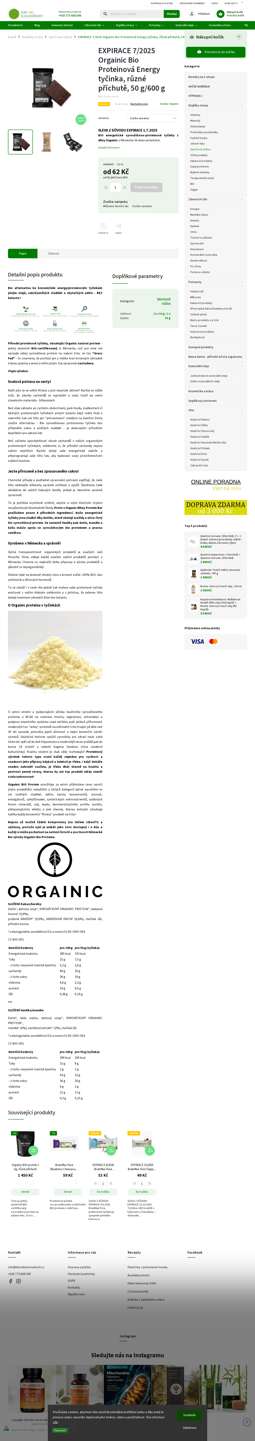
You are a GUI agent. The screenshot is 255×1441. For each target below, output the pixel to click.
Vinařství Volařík (199, 437)
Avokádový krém (139, 1275)
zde (55, 1422)
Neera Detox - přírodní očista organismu (215, 357)
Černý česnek (198, 326)
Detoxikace (197, 249)
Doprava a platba (162, 3)
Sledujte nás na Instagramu (127, 1355)
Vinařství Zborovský (202, 431)
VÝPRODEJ (195, 96)
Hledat (172, 14)
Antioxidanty (197, 127)
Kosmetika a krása (200, 391)
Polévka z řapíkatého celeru (146, 1299)
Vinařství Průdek (200, 448)
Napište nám (76, 1294)
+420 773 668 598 (19, 1274)
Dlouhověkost (198, 261)
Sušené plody (198, 315)
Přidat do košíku (146, 187)
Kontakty (231, 3)
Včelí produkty (199, 155)
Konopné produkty (200, 347)
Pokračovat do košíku (219, 52)
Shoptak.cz (41, 1430)
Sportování (197, 244)
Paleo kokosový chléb (142, 1283)
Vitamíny (195, 115)
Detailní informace (109, 148)
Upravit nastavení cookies (47, 1424)
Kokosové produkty (202, 332)
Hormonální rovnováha (203, 255)
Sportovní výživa (200, 149)
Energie (195, 209)
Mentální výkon (199, 215)
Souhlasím (189, 1415)
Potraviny (194, 282)
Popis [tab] (22, 253)
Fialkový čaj (135, 1307)
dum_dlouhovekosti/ (18, 1281)
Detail (25, 1192)
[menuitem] (18, 25)
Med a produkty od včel (204, 320)
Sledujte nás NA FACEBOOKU (10, 1281)
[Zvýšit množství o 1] (125, 187)
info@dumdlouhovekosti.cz (26, 1267)
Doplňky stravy (198, 105)
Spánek (194, 226)
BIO (192, 184)
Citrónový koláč (138, 1291)
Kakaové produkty (201, 161)
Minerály (195, 121)
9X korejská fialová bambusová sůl (211, 309)
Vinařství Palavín (200, 420)
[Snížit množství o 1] (106, 187)
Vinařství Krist (198, 454)
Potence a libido (200, 272)
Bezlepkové (197, 337)
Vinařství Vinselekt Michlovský (208, 443)
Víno (191, 410)
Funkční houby (198, 138)
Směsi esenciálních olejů (205, 381)
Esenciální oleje (198, 366)
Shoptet (23, 1430)
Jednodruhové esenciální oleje (209, 376)
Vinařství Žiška (199, 425)
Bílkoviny (195, 297)
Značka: (169, 104)
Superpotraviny (199, 167)
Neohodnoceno (139, 104)
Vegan (194, 190)
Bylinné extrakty (200, 172)
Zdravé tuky (197, 144)
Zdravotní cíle (197, 199)
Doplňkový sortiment (202, 401)
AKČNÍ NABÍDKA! (199, 86)
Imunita (194, 221)
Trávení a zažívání (201, 238)
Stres (193, 232)
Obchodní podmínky (192, 3)
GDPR (215, 3)
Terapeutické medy (202, 178)
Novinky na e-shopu (201, 77)
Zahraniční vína (199, 466)
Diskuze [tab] (53, 253)
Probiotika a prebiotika (204, 132)
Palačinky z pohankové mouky (148, 1267)
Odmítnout (189, 1428)
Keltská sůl (196, 292)
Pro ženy (195, 266)
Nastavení (60, 1430)
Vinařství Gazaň (199, 460)
